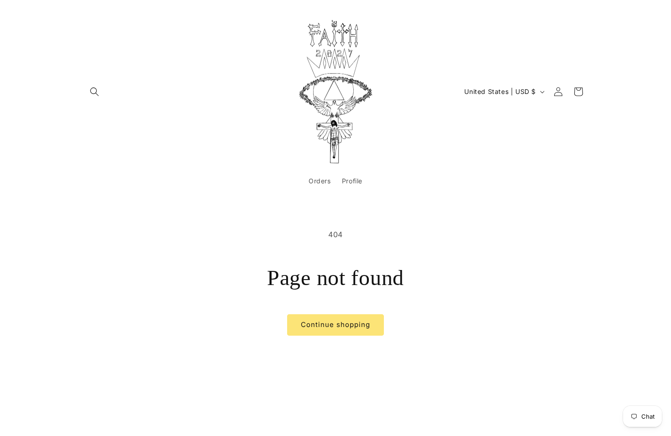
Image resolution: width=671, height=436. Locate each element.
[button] (94, 92)
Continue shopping (335, 324)
